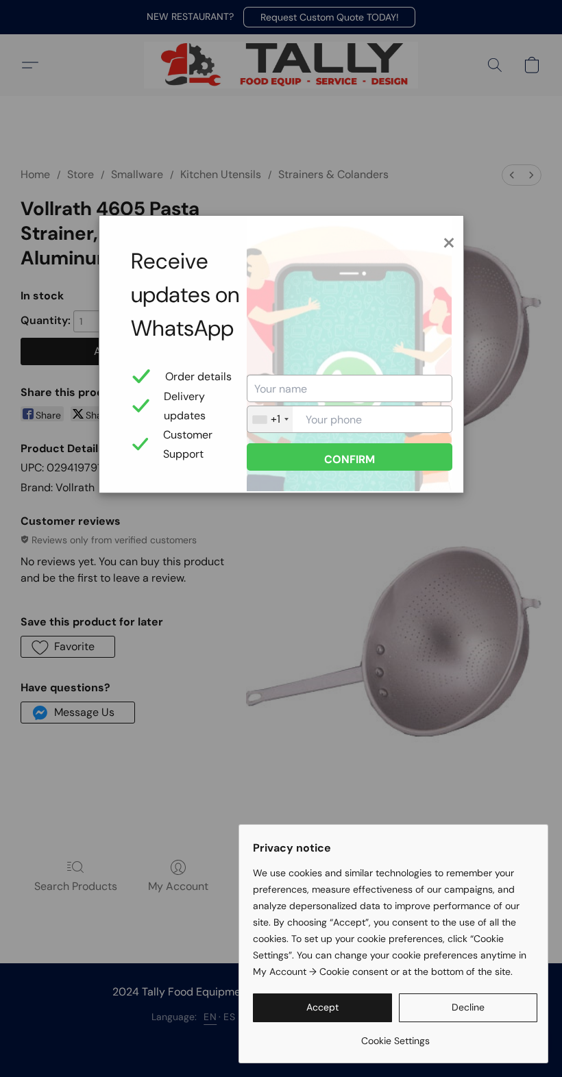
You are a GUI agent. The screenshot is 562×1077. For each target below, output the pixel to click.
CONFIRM (349, 459)
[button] (322, 1007)
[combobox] (270, 419)
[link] (395, 1035)
